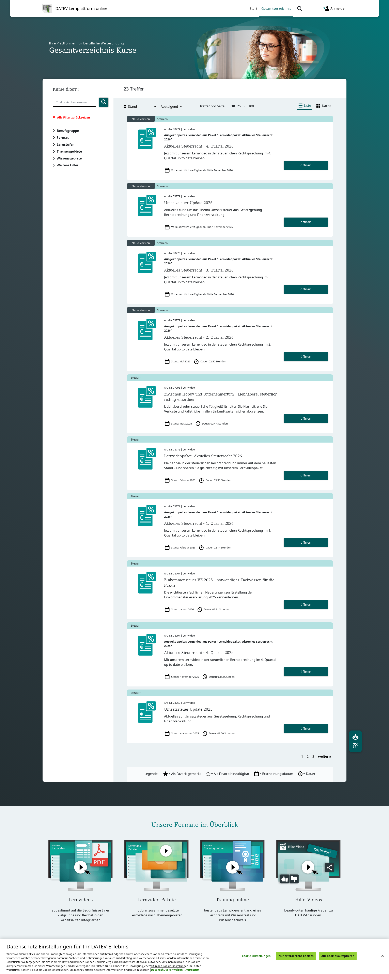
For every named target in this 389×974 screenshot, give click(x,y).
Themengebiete (69, 151)
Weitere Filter (67, 165)
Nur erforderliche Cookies (296, 956)
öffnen (305, 165)
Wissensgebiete (69, 158)
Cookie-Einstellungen (256, 956)
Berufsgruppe (68, 130)
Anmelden (338, 8)
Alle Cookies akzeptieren (337, 956)
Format (63, 137)
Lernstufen (66, 144)
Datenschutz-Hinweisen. (167, 970)
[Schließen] (382, 955)
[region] (194, 956)
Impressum (192, 970)
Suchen (103, 102)
